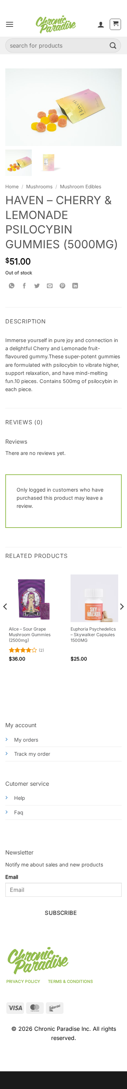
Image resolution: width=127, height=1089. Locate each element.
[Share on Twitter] (37, 286)
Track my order (32, 754)
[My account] (100, 24)
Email (11, 877)
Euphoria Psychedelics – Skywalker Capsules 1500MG (93, 634)
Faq (18, 812)
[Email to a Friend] (50, 286)
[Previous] (5, 620)
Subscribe (61, 912)
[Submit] (113, 45)
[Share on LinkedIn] (75, 286)
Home (12, 186)
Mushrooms (39, 186)
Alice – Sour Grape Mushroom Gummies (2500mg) (29, 634)
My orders (26, 740)
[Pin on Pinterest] (62, 286)
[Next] (121, 620)
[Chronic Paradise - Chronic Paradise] (55, 24)
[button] (9, 24)
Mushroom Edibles (80, 186)
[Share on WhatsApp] (12, 286)
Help (19, 798)
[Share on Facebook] (24, 286)
